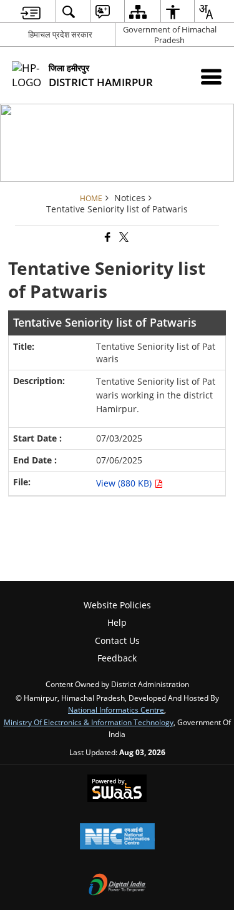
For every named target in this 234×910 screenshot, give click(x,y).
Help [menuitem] (117, 622)
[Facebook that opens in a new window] (107, 237)
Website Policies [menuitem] (117, 605)
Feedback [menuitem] (117, 658)
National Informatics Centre (116, 710)
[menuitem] (30, 11)
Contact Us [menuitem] (117, 640)
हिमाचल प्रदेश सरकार (60, 34)
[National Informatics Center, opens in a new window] (117, 837)
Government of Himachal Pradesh (170, 35)
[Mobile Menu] (211, 76)
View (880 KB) (125, 483)
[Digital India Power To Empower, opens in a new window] (117, 885)
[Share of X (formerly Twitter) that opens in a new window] (123, 237)
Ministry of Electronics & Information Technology (88, 722)
